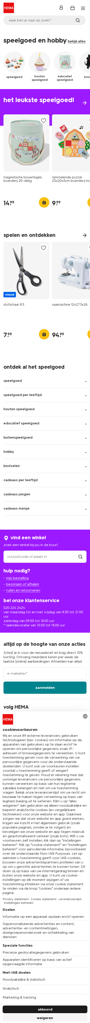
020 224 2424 (14, 608)
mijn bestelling (17, 578)
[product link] (26, 143)
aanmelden (45, 687)
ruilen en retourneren (23, 590)
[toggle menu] (83, 8)
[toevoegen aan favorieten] (44, 120)
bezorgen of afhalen (22, 584)
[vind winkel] (80, 556)
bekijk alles (77, 41)
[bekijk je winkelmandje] (72, 8)
